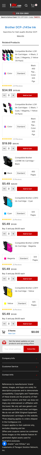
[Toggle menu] (5, 5)
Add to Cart (27, 95)
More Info (20, 36)
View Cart (11, 333)
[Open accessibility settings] (4, 443)
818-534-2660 (22, 13)
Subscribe (31, 349)
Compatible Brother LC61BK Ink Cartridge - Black (25, 160)
